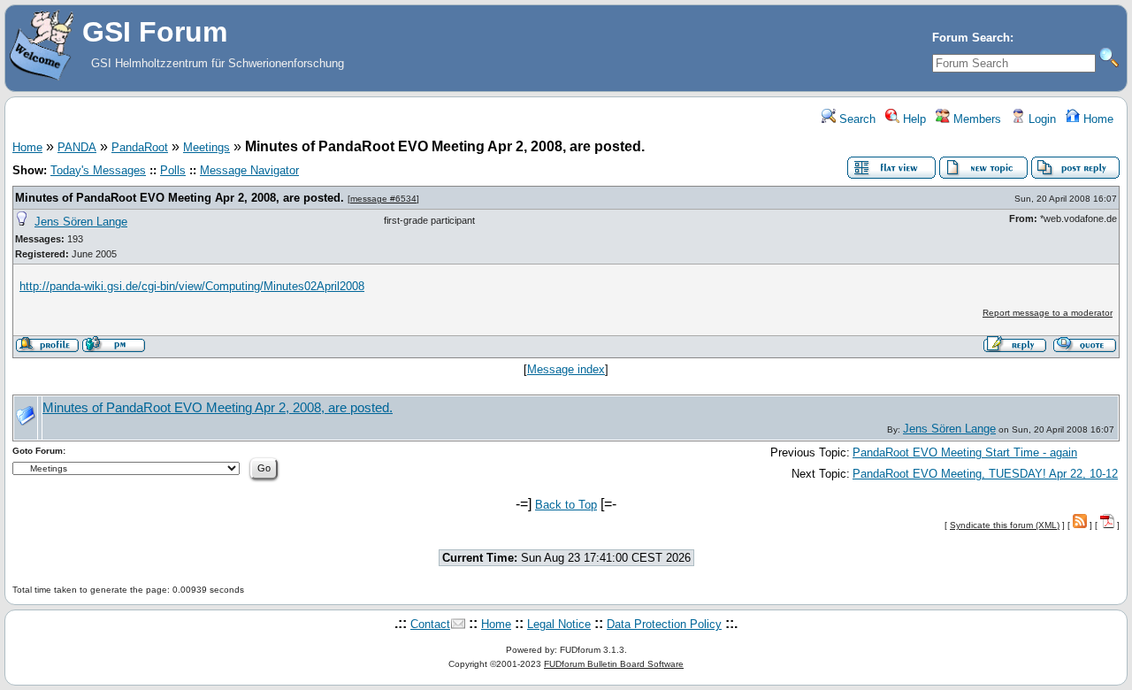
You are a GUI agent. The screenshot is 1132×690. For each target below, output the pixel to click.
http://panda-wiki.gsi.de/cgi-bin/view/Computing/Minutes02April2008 (191, 286)
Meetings (206, 147)
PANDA (76, 147)
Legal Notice (559, 624)
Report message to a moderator (1048, 313)
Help (912, 119)
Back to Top (566, 504)
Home (1096, 119)
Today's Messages (98, 170)
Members (975, 119)
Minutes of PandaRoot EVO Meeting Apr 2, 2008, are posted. (179, 197)
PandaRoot (139, 147)
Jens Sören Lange (80, 221)
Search (856, 119)
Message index (566, 369)
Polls (173, 170)
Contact (430, 624)
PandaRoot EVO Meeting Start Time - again (965, 452)
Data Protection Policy (664, 624)
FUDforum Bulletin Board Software (614, 664)
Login (1040, 119)
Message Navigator (249, 170)
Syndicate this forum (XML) (1004, 525)
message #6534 (383, 198)
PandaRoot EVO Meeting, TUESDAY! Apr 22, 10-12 (985, 473)
